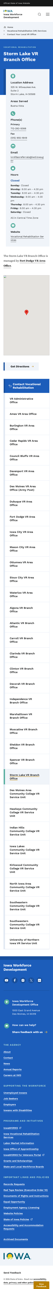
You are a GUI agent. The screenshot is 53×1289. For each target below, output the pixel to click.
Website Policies (13, 1213)
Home (10, 27)
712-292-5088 (18, 128)
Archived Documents (16, 1239)
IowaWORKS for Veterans (22, 1155)
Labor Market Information (19, 1143)
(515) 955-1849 (19, 137)
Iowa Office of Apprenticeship (21, 1149)
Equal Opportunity (14, 1201)
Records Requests (14, 1184)
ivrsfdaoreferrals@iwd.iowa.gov (27, 159)
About (7, 1051)
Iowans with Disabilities (18, 1110)
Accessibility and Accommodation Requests (23, 1227)
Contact (8, 1057)
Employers (10, 1104)
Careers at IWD (12, 1075)
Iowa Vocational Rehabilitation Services (21, 1135)
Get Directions (20, 366)
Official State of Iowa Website (17, 3)
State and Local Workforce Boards (24, 1166)
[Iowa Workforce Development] (11, 11)
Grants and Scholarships (18, 1160)
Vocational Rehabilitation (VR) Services (26, 31)
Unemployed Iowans (15, 1092)
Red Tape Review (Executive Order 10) (26, 1190)
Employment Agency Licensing (21, 1207)
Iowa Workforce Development (13, 16)
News (7, 1063)
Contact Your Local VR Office (21, 34)
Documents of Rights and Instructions (26, 1195)
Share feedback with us (27, 1032)
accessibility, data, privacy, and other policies (25, 1281)
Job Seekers (11, 1098)
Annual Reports (13, 1069)
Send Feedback (12, 1272)
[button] (26, 312)
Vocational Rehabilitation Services (27, 238)
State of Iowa (16, 1219)
